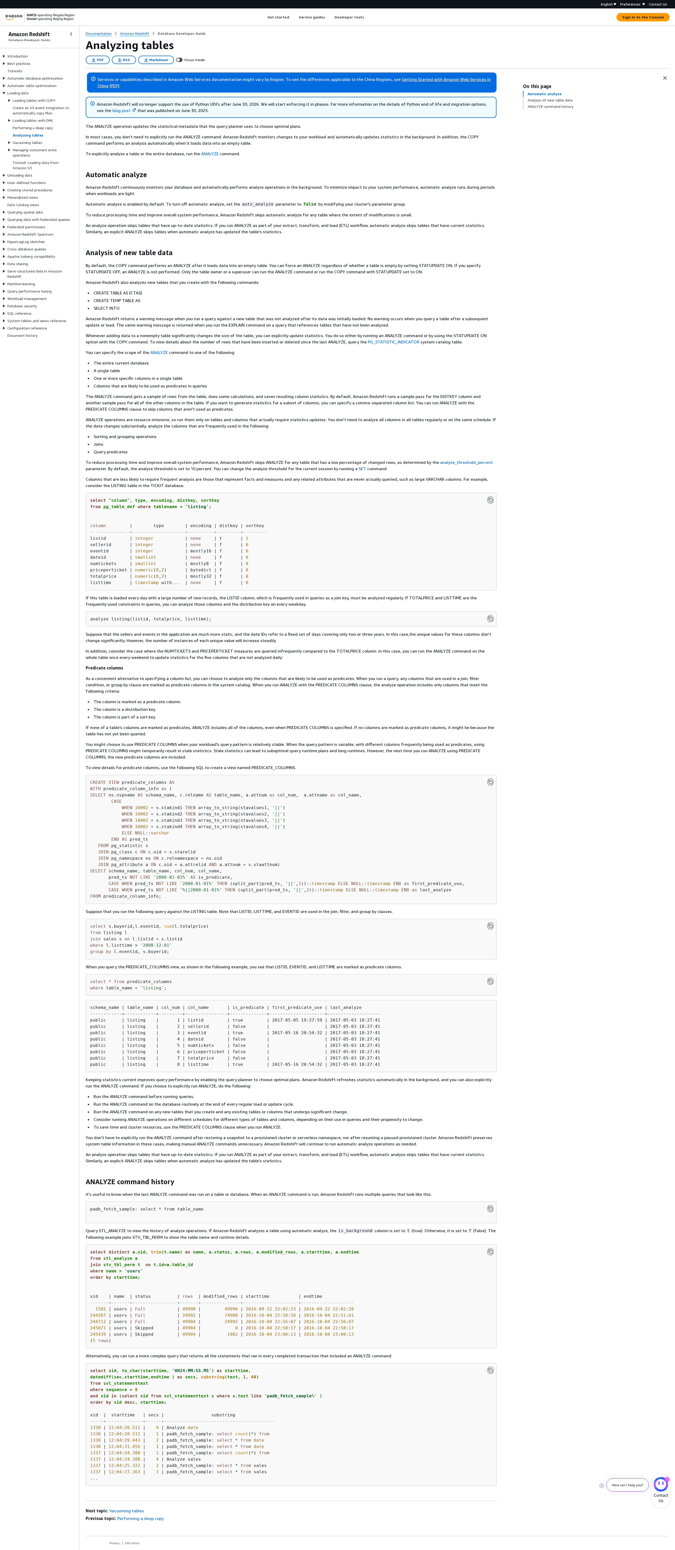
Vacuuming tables (126, 1510)
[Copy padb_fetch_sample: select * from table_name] (490, 1208)
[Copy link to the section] (81, 174)
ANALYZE (210, 153)
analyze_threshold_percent (466, 462)
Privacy (114, 1543)
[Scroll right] (368, 17)
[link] (182, 33)
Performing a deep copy (140, 1518)
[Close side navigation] (71, 34)
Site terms (132, 1543)
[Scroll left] (263, 17)
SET (362, 468)
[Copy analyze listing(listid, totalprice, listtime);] (490, 618)
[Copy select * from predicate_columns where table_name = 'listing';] (490, 981)
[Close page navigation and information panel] (665, 78)
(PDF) (114, 85)
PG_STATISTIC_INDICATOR (394, 341)
